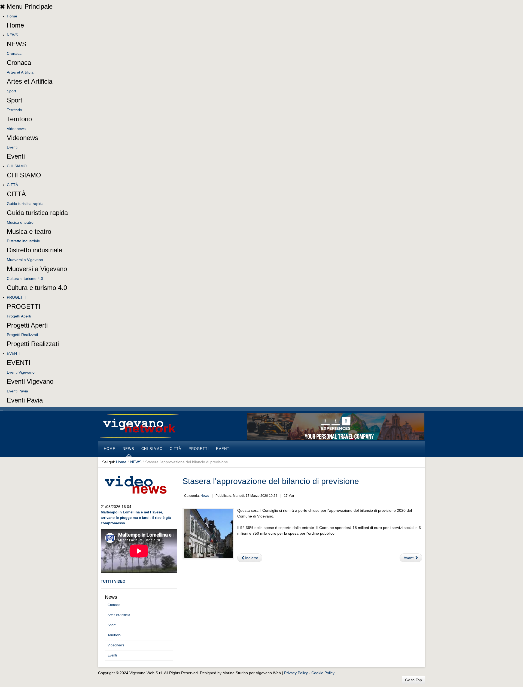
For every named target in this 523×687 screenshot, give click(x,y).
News (204, 496)
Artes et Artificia (20, 72)
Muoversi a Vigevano (25, 260)
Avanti (409, 558)
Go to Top (413, 680)
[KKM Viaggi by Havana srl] (335, 426)
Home (12, 16)
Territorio (14, 110)
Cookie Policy (323, 673)
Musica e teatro (20, 222)
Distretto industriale (23, 241)
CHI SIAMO (17, 166)
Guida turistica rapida (25, 203)
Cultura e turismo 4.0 (25, 278)
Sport (11, 91)
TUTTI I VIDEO (113, 581)
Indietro (251, 558)
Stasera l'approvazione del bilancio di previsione (271, 481)
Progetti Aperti (19, 316)
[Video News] (135, 484)
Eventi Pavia (17, 391)
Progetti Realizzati (22, 334)
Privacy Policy (296, 673)
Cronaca (14, 53)
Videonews (16, 128)
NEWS (12, 35)
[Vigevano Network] (139, 426)
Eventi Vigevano (21, 372)
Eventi (12, 147)
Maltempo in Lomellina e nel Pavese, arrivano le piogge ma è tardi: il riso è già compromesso (136, 517)
